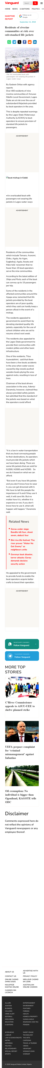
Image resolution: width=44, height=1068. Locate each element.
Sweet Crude (28, 1032)
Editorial (8, 1017)
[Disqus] (22, 871)
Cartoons (27, 1040)
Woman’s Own (28, 1051)
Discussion (9, 1019)
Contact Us (10, 976)
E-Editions (25, 9)
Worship (26, 1054)
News (15, 9)
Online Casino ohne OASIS (11, 980)
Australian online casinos (30, 986)
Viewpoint (27, 1049)
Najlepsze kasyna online (12, 986)
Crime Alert (9, 1014)
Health (26, 1014)
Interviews (9, 1032)
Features (26, 1008)
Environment (28, 1006)
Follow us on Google (27, 16)
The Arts (26, 1038)
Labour (8, 1035)
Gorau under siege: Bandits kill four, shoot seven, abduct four (22, 532)
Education (9, 1022)
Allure (8, 1003)
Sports (8, 1054)
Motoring (9, 1043)
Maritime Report (10, 17)
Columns (8, 1011)
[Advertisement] (22, 153)
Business (8, 1008)
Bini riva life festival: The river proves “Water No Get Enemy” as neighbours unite (23, 545)
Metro (7, 1040)
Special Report (11, 1051)
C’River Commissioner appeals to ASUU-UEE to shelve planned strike (20, 706)
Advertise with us (30, 972)
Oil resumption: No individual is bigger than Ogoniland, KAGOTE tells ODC (20, 796)
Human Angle (28, 1019)
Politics (36, 9)
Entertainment (29, 1003)
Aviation (8, 1006)
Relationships (10, 1049)
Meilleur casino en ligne (30, 980)
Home (7, 9)
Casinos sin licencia (10, 991)
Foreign (26, 1011)
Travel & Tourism (30, 1043)
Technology (28, 1035)
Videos (25, 1046)
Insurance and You (30, 1022)
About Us (9, 972)
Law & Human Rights (13, 1038)
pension (26, 1025)
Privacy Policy (30, 976)
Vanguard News (12, 3)
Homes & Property (30, 1017)
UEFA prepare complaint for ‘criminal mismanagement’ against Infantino (20, 752)
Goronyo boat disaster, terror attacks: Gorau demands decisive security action (22, 559)
